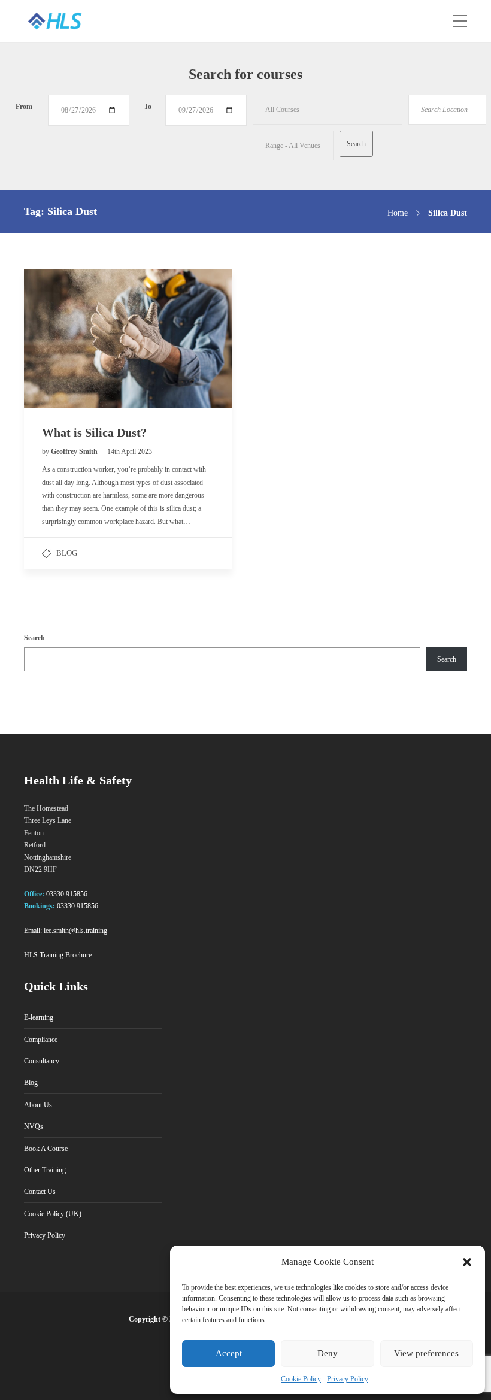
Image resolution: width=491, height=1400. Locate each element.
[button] (467, 1262)
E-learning (38, 1017)
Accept (229, 1353)
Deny (327, 1353)
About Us (38, 1105)
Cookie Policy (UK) (52, 1214)
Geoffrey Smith (75, 451)
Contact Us (40, 1191)
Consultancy (41, 1061)
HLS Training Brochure (58, 955)
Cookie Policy (301, 1379)
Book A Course (46, 1148)
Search (34, 638)
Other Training (45, 1170)
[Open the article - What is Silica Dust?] (76, 338)
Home (397, 212)
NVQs (33, 1126)
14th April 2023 (129, 451)
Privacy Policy (347, 1379)
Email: (33, 930)
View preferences (426, 1353)
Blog (66, 553)
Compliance (40, 1039)
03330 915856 (66, 894)
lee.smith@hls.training (75, 930)
